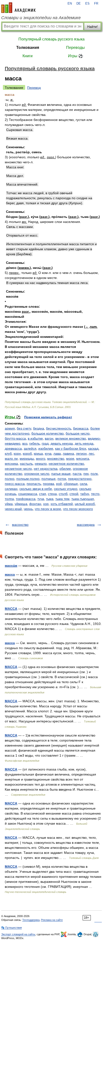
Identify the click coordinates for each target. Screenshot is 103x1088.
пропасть (34, 484)
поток (61, 479)
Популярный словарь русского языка (51, 39)
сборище (71, 484)
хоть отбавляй (62, 504)
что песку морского (78, 509)
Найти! (92, 26)
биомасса (80, 428)
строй (73, 494)
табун (84, 494)
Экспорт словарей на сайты (18, 934)
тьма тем (62, 499)
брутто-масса (15, 438)
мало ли (11, 458)
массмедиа (86, 525)
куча (48, 453)
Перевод (34, 88)
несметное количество (66, 463)
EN (70, 3)
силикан (11, 489)
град (45, 443)
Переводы (75, 47)
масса (10, 574)
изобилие (45, 448)
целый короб (85, 504)
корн (17, 453)
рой (59, 484)
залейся (30, 448)
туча (40, 499)
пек (86, 474)
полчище (48, 479)
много (40, 458)
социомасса (27, 494)
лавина (68, 453)
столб (63, 494)
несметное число (18, 468)
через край (13, 509)
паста (77, 474)
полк (94, 474)
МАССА (11, 609)
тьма (49, 499)
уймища (21, 504)
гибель (34, 443)
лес (91, 453)
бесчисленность (58, 428)
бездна (38, 428)
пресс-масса (15, 484)
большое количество (47, 433)
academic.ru (18, 7)
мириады (27, 458)
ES (87, 3)
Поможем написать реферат (48, 417)
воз (24, 443)
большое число (78, 433)
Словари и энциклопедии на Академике (41, 17)
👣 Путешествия (11, 927)
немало (41, 463)
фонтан (35, 504)
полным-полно (28, 479)
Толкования (27, 47)
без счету (24, 428)
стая (42, 494)
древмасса (13, 448)
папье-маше (61, 474)
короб (27, 453)
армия (10, 428)
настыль (26, 463)
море (70, 458)
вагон (49, 438)
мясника (11, 463)
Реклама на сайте (52, 919)
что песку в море (48, 509)
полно (9, 479)
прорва (48, 484)
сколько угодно (65, 489)
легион (81, 453)
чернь (28, 509)
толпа (9, 499)
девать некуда (62, 443)
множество (55, 458)
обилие (65, 468)
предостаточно (80, 479)
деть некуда (84, 443)
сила (83, 484)
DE (78, 3)
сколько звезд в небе (35, 489)
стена (52, 494)
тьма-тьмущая (82, 499)
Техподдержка (31, 919)
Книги (28, 56)
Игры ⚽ (75, 56)
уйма (9, 504)
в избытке (35, 438)
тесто (95, 494)
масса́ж (11, 565)
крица (38, 453)
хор (46, 504)
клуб (8, 453)
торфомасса (25, 499)
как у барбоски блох (70, 448)
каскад (93, 448)
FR (96, 3)
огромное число (36, 474)
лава (57, 453)
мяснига (82, 458)
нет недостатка (45, 468)
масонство (20, 525)
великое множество (70, 438)
